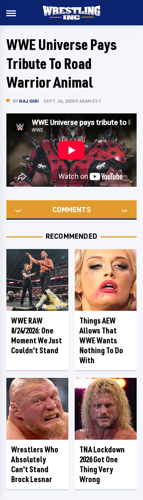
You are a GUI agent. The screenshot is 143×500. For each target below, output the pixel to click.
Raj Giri (29, 101)
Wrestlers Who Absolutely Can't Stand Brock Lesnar (34, 464)
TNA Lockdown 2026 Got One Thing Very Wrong (102, 464)
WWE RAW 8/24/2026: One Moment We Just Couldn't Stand (36, 335)
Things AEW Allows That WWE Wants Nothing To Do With (101, 340)
